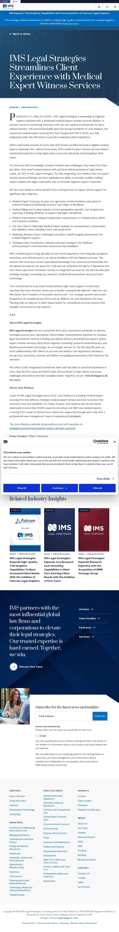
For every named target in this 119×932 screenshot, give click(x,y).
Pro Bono (82, 850)
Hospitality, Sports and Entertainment (20, 859)
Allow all (97, 488)
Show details (103, 478)
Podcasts (85, 627)
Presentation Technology (22, 810)
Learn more (85, 761)
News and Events (86, 837)
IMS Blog (82, 855)
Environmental (51, 828)
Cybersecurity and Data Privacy (21, 841)
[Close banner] (115, 442)
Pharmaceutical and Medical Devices (19, 882)
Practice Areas (53, 791)
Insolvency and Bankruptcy (57, 842)
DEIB (80, 846)
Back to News (21, 33)
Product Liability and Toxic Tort (57, 868)
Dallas (81, 882)
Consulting (14, 814)
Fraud (46, 837)
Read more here (70, 23)
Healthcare (14, 853)
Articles (84, 609)
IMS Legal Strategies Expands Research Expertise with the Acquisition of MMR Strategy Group (91, 565)
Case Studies (87, 618)
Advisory (13, 805)
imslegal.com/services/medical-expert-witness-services (42, 428)
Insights (83, 791)
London (81, 878)
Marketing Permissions (48, 727)
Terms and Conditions (47, 923)
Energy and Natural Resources (18, 848)
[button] (107, 6)
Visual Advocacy (17, 801)
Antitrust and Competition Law (57, 811)
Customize (57, 488)
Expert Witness (17, 796)
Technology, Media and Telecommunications (20, 889)
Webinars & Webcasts (89, 810)
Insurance (14, 872)
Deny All (22, 488)
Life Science (15, 876)
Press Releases (29, 107)
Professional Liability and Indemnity (56, 875)
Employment (50, 855)
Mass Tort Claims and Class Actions (54, 861)
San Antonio (84, 887)
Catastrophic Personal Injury (55, 818)
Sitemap (65, 923)
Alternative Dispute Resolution (53, 804)
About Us (82, 823)
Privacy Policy (28, 923)
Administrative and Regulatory (53, 797)
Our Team (83, 828)
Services (84, 636)
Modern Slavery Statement (84, 923)
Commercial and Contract (57, 824)
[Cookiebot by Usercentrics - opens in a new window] (95, 442)
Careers (82, 832)
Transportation (16, 895)
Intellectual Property (54, 846)
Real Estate (49, 881)
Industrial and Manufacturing (16, 866)
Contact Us (84, 873)
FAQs (80, 841)
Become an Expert (87, 859)
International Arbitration (55, 851)
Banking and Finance (19, 835)
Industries (16, 822)
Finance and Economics (55, 833)
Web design (64, 918)
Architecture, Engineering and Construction (22, 829)
